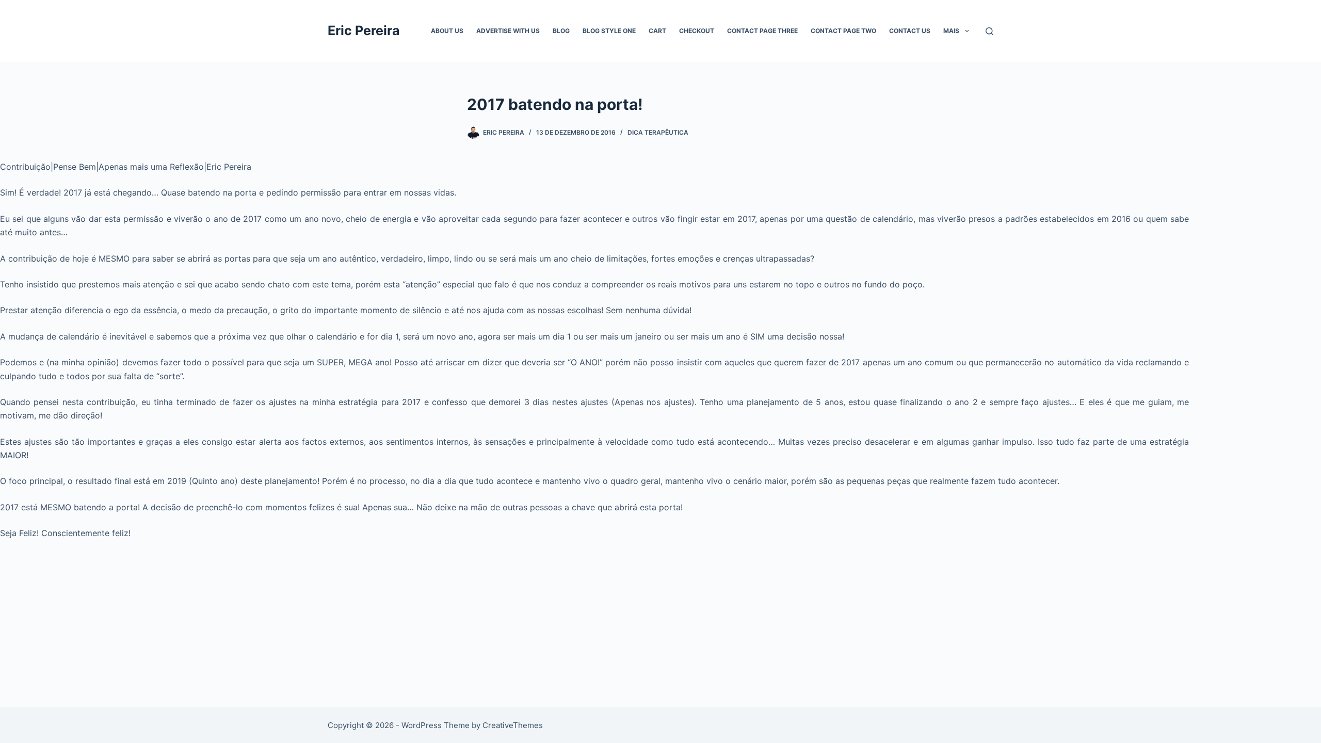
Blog (561, 31)
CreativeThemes (512, 725)
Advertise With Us (508, 31)
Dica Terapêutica (657, 132)
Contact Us (909, 31)
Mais (951, 31)
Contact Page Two (843, 31)
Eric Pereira (364, 30)
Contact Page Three (762, 31)
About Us (447, 31)
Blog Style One (609, 31)
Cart (657, 31)
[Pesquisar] (989, 31)
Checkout (696, 31)
